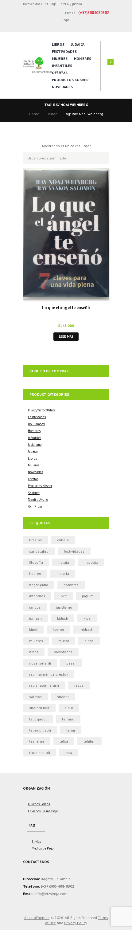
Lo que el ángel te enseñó (66, 307)
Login (66, 20)
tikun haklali (39, 752)
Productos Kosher (70, 79)
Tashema (36, 741)
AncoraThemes (36, 917)
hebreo (35, 573)
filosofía (36, 562)
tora (68, 752)
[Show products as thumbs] (26, 146)
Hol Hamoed (36, 424)
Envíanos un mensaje (43, 811)
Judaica (77, 44)
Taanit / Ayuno (38, 499)
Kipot (33, 629)
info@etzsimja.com (51, 893)
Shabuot (34, 493)
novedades (63, 651)
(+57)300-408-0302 (57, 886)
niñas (89, 640)
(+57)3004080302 (93, 12)
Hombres (82, 58)
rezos (78, 685)
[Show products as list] (35, 146)
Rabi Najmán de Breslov (48, 674)
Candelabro (39, 551)
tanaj (70, 730)
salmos (35, 696)
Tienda (51, 114)
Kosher (58, 629)
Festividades (64, 51)
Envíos (36, 841)
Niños (33, 651)
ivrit (63, 596)
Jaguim (88, 596)
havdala (91, 562)
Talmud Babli (40, 730)
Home (34, 114)
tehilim (89, 741)
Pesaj (71, 663)
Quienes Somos (39, 804)
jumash (35, 618)
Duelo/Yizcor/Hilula (41, 410)
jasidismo (64, 607)
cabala (63, 540)
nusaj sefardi (40, 663)
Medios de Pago (42, 848)
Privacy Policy (75, 922)
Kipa (87, 618)
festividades (74, 551)
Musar (63, 640)
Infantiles (62, 65)
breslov (35, 540)
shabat (63, 696)
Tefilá (64, 741)
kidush (62, 618)
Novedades (62, 86)
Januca (35, 607)
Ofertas (60, 72)
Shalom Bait (39, 707)
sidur (69, 707)
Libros (58, 44)
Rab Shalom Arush (44, 685)
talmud (68, 719)
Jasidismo (34, 444)
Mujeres (60, 58)
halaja (63, 562)
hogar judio (38, 585)
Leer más (66, 336)
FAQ (32, 825)
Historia (62, 573)
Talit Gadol (38, 719)
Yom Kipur (35, 506)
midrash (86, 629)
